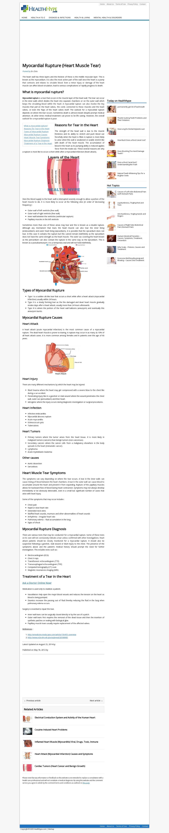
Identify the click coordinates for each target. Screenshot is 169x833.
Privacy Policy (133, 4)
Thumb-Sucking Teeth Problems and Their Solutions (132, 119)
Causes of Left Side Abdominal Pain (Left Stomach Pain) (132, 192)
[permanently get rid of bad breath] (111, 111)
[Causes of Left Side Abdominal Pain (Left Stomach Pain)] (111, 196)
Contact (142, 4)
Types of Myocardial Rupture (36, 131)
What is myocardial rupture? (36, 125)
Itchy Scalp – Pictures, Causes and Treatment (131, 248)
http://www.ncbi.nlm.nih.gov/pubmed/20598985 (48, 637)
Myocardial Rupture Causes (35, 134)
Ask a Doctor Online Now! (36, 582)
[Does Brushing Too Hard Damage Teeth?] (111, 155)
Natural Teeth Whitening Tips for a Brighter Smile (131, 174)
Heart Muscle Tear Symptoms (37, 137)
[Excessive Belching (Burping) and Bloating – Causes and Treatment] (111, 262)
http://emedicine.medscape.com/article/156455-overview (52, 634)
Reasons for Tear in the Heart (36, 128)
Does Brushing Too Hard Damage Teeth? (131, 152)
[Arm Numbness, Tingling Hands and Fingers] (111, 218)
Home (102, 4)
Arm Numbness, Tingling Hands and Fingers (132, 215)
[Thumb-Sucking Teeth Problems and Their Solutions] (111, 122)
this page (86, 783)
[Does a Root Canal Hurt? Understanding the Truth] (111, 167)
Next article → (96, 700)
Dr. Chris (34, 71)
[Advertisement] (84, 42)
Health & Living (82, 17)
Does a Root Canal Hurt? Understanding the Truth (127, 163)
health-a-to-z (38, 17)
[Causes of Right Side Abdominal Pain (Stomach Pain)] (111, 229)
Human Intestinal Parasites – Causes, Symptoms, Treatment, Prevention (130, 238)
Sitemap (51, 829)
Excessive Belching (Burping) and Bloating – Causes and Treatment (131, 259)
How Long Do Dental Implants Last (131, 129)
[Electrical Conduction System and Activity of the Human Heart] (27, 721)
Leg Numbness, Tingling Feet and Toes (131, 204)
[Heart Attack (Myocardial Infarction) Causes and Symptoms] (27, 757)
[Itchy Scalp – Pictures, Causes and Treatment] (111, 251)
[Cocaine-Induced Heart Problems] (27, 733)
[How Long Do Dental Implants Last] (111, 133)
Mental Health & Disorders (108, 17)
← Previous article (32, 700)
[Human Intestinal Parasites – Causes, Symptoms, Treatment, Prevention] (111, 240)
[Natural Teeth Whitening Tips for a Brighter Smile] (111, 178)
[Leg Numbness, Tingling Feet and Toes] (111, 207)
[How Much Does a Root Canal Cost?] (111, 144)
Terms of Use (121, 4)
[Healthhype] (41, 9)
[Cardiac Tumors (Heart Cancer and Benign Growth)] (27, 769)
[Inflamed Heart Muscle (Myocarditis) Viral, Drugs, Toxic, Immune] (27, 745)
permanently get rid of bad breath (131, 107)
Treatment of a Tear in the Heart (38, 143)
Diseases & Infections (60, 17)
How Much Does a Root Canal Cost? (132, 140)
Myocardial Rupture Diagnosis (37, 140)
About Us (110, 4)
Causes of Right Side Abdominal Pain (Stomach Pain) (130, 226)
